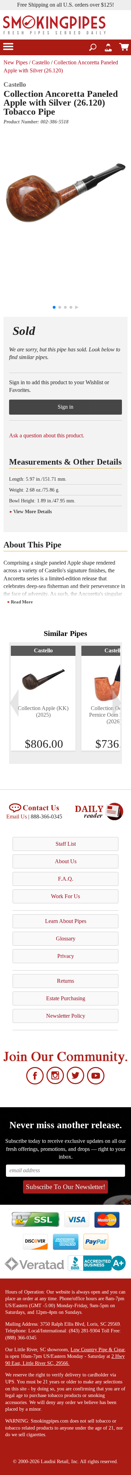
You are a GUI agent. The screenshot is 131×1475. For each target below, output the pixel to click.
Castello (41, 62)
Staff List (66, 844)
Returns (65, 981)
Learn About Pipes (65, 921)
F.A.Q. (65, 879)
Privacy (65, 956)
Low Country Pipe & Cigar (97, 1349)
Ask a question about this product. (46, 435)
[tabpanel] (43, 698)
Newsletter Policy (65, 1016)
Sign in (65, 407)
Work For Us (65, 896)
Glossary (65, 938)
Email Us (16, 816)
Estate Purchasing (65, 998)
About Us (66, 861)
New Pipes (15, 62)
